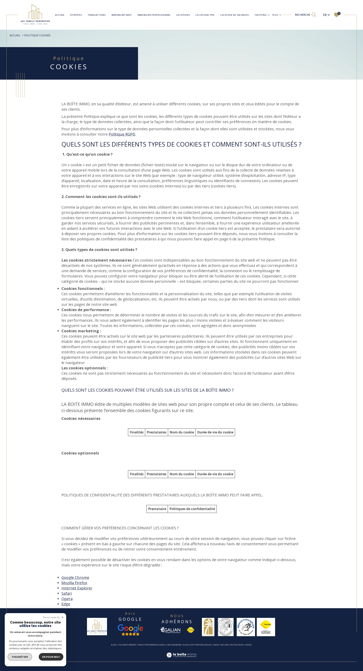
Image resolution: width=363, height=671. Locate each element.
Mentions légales (203, 645)
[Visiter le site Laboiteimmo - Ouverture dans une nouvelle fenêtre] (181, 659)
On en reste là (51, 617)
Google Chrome (75, 577)
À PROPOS (76, 14)
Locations (183, 14)
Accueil (60, 14)
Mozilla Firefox (74, 582)
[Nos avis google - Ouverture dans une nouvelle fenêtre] (130, 630)
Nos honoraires (174, 645)
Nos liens (224, 645)
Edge (65, 604)
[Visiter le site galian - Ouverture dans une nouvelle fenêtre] (170, 630)
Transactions (97, 14)
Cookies (248, 645)
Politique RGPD (122, 134)
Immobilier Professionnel (154, 14)
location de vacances (234, 14)
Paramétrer (20, 657)
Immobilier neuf (122, 14)
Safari (66, 593)
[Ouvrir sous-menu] (269, 14)
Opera (67, 598)
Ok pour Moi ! (51, 657)
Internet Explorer (76, 588)
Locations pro (205, 14)
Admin (216, 645)
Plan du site (188, 645)
